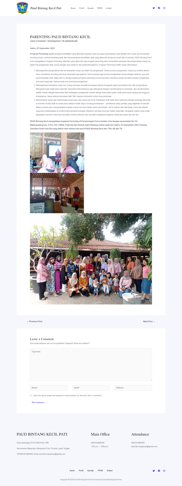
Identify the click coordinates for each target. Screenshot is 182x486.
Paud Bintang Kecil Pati (45, 8)
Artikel (108, 8)
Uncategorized (54, 41)
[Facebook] (159, 8)
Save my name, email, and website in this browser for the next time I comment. (67, 395)
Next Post (149, 321)
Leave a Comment (38, 41)
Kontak (91, 8)
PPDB (99, 8)
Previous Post (34, 321)
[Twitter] (154, 8)
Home (73, 8)
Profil (81, 8)
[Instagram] (164, 8)
